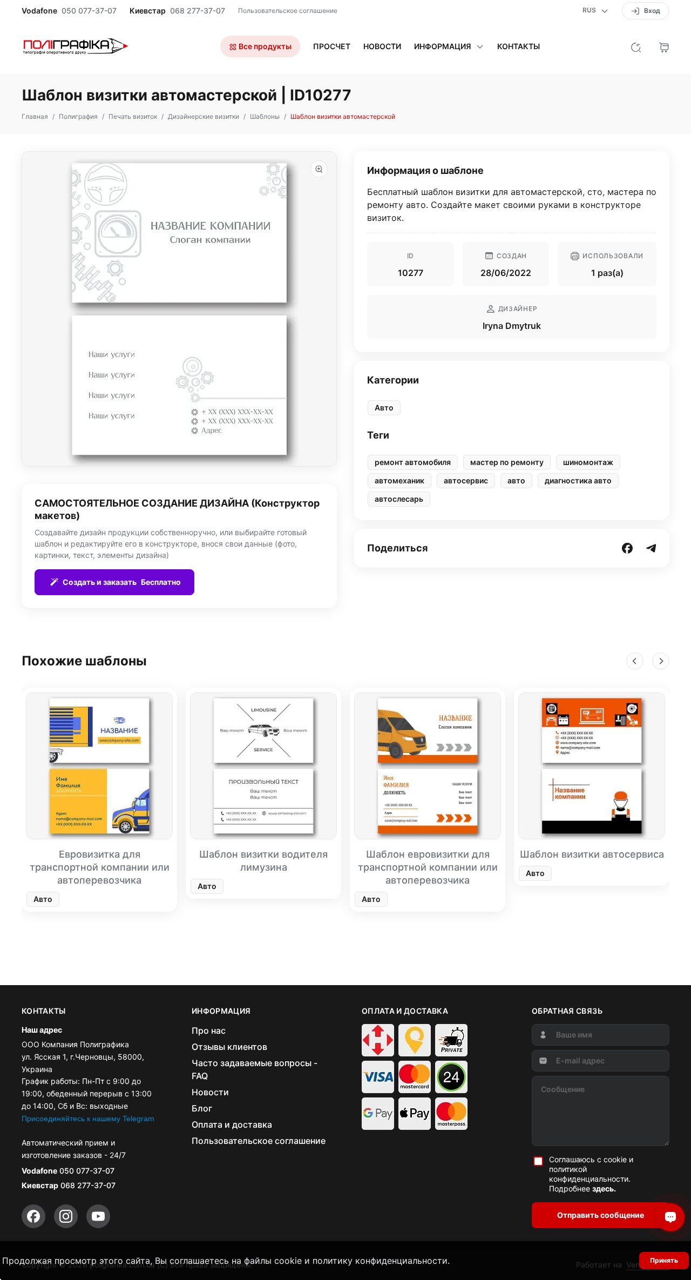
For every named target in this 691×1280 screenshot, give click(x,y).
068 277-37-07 (197, 10)
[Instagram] (66, 1216)
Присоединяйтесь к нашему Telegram (88, 1118)
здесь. (604, 1188)
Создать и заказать (122, 582)
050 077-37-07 (89, 10)
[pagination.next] (660, 661)
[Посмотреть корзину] (664, 46)
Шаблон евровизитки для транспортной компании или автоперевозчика (428, 867)
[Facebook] (33, 1216)
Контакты (518, 46)
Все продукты (264, 46)
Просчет (331, 46)
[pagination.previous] (634, 661)
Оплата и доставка (232, 1124)
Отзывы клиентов (229, 1046)
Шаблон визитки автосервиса (592, 854)
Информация (442, 46)
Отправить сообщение (600, 1215)
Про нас (209, 1030)
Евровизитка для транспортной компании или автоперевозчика (100, 867)
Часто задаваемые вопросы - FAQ (254, 1069)
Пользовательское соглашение (287, 10)
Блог (202, 1108)
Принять (664, 1260)
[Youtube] (98, 1216)
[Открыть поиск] (636, 46)
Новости (382, 46)
